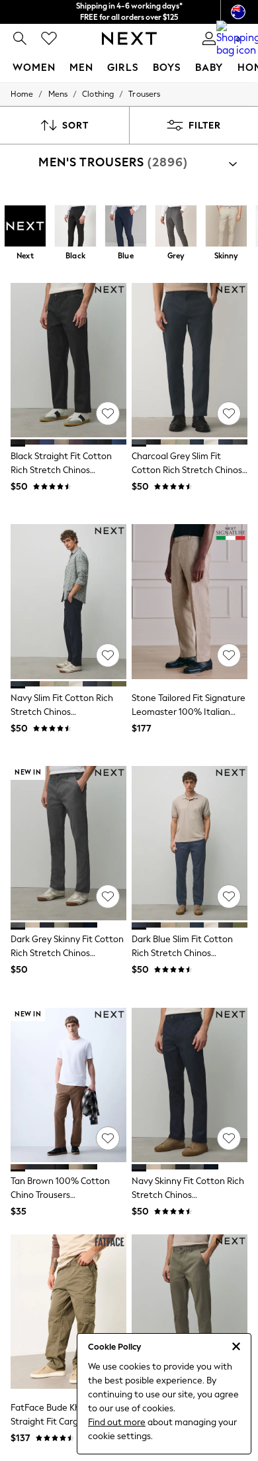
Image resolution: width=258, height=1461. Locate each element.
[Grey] (176, 227)
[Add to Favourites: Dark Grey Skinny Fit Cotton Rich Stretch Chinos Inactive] (108, 896)
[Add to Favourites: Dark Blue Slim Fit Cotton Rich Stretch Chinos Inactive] (229, 896)
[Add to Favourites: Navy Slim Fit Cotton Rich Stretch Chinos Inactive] (108, 655)
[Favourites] (49, 38)
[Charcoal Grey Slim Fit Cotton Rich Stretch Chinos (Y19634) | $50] (189, 360)
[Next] (25, 227)
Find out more (117, 1422)
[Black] (75, 227)
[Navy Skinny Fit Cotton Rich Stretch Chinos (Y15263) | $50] (189, 1085)
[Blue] (126, 227)
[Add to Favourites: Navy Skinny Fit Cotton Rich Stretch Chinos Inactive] (229, 1138)
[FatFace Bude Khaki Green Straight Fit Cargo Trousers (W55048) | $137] (68, 1311)
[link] (19, 38)
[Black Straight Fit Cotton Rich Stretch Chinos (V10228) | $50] (68, 360)
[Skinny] (226, 227)
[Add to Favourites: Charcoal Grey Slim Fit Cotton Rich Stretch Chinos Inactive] (229, 413)
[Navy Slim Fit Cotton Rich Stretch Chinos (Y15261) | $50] (68, 601)
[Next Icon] (129, 38)
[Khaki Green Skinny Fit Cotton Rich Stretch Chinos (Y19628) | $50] (189, 1311)
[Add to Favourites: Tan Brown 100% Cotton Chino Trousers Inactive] (108, 1138)
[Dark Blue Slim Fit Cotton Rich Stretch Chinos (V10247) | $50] (189, 843)
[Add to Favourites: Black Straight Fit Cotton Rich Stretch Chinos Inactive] (108, 413)
